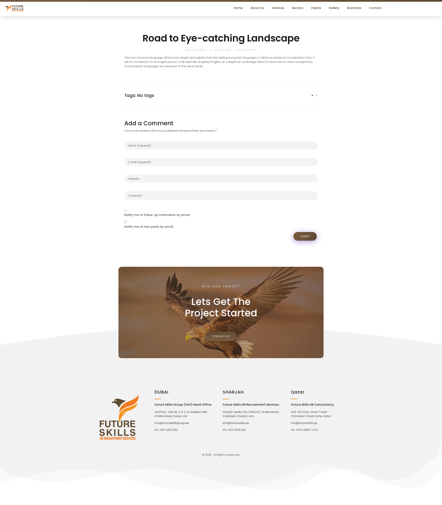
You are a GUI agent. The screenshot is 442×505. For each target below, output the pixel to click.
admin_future (222, 50)
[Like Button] (312, 96)
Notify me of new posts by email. (149, 227)
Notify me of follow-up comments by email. (157, 215)
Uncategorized (247, 50)
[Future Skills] (22, 8)
